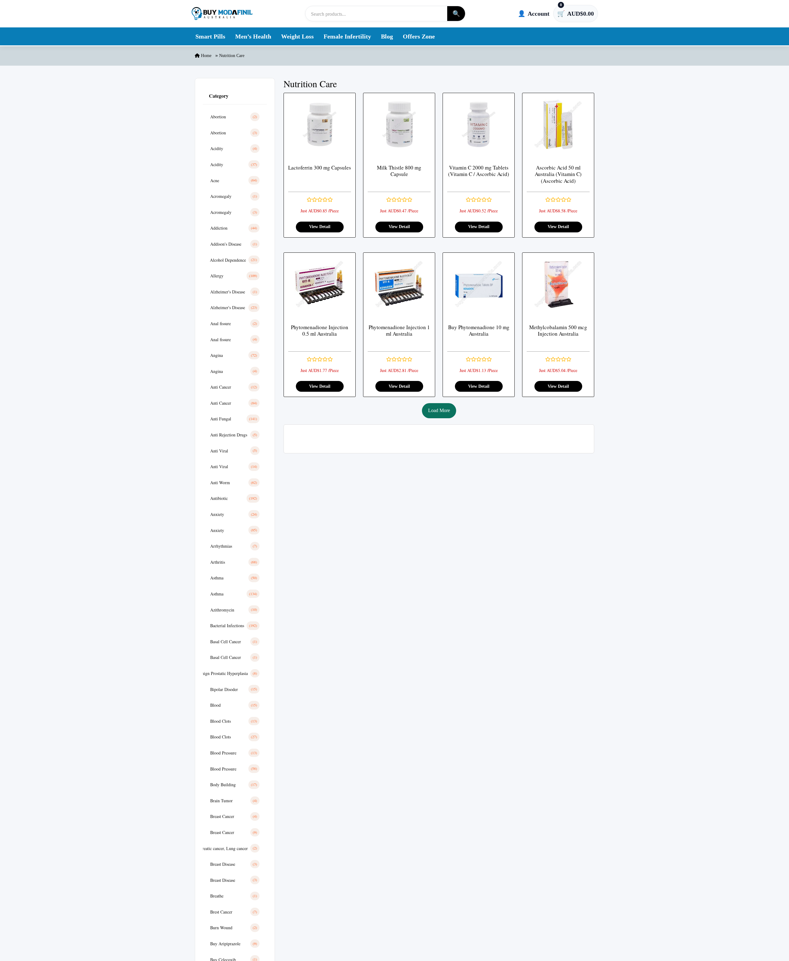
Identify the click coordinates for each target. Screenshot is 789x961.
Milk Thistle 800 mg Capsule (399, 171)
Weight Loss (297, 36)
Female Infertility (347, 36)
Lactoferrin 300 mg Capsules (319, 167)
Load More (439, 410)
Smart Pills (210, 36)
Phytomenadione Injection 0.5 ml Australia (319, 330)
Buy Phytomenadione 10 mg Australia (478, 330)
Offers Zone (419, 36)
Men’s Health (253, 36)
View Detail (319, 226)
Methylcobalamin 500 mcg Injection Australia (558, 330)
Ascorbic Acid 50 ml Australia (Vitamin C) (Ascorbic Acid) (558, 174)
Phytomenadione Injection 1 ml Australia (399, 330)
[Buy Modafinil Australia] (222, 13)
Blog (387, 36)
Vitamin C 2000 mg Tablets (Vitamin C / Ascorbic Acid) (478, 171)
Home (205, 55)
